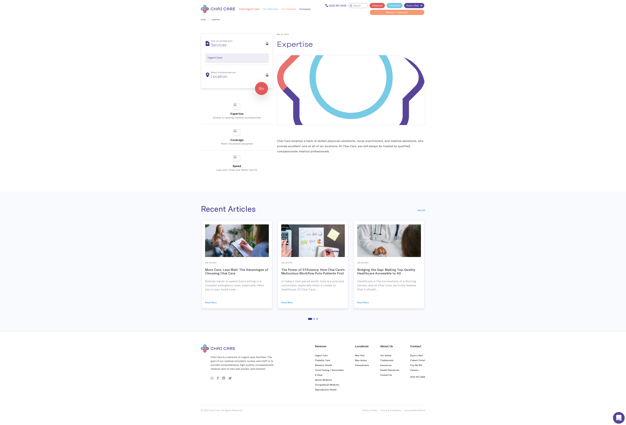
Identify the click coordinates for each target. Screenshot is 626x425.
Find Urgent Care (249, 8)
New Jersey (361, 360)
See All (421, 210)
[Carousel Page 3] (317, 319)
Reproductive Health (326, 389)
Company (305, 8)
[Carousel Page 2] (314, 319)
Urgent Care (321, 355)
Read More (211, 302)
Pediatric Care (322, 360)
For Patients (288, 8)
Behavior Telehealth (397, 12)
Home (203, 19)
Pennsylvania (362, 365)
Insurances (386, 365)
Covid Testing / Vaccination (329, 370)
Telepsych (377, 5)
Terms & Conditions (391, 410)
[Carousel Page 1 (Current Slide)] (310, 319)
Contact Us (386, 375)
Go (261, 88)
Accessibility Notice (414, 410)
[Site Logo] (218, 9)
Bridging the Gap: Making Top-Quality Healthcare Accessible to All (386, 271)
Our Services (270, 8)
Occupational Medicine (327, 384)
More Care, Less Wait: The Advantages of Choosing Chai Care (236, 271)
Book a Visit (412, 5)
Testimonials (386, 360)
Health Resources (389, 370)
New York (360, 355)
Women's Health (323, 365)
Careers (414, 370)
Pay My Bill (416, 365)
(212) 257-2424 (417, 376)
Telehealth (394, 5)
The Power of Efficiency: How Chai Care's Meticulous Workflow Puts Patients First (313, 271)
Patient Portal (417, 360)
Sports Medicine (323, 379)
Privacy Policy (369, 410)
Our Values (385, 355)
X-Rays (318, 375)
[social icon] (212, 378)
